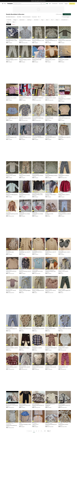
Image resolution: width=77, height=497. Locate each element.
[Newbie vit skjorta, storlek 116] (51, 244)
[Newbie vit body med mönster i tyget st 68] (38, 359)
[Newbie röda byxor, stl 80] (65, 359)
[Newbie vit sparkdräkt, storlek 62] (12, 340)
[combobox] (27, 3)
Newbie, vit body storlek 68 (50, 328)
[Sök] (41, 3)
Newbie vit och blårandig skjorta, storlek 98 (12, 194)
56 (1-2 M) (47, 193)
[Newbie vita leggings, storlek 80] (12, 51)
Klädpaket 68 (47, 405)
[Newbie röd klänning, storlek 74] (12, 359)
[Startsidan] (10, 4)
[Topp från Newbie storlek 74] (51, 129)
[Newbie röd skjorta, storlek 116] (65, 186)
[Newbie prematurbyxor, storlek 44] (65, 206)
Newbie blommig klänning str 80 (51, 424)
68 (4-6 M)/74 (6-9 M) (35, 58)
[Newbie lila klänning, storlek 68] (38, 167)
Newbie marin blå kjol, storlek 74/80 (37, 194)
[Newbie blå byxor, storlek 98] (65, 167)
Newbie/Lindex (21, 212)
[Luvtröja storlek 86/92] (51, 110)
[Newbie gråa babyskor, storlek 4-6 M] (65, 244)
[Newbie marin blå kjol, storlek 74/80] (38, 186)
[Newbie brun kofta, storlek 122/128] (65, 32)
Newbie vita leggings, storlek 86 (25, 59)
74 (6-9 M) (47, 96)
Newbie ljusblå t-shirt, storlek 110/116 (37, 271)
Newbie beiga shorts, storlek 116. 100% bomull (64, 137)
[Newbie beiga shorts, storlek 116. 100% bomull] (65, 129)
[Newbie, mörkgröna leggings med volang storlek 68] (65, 282)
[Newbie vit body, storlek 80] (51, 51)
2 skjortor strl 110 (35, 424)
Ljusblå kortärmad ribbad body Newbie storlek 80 (11, 425)
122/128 (60, 39)
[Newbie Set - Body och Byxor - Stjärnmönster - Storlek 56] (51, 186)
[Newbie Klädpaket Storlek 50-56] (65, 397)
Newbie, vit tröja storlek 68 (63, 271)
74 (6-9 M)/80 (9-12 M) (62, 96)
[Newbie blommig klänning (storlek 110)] (12, 206)
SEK (50, 3)
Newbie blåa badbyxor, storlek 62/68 (11, 40)
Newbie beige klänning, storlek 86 (51, 175)
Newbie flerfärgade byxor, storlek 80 (38, 40)
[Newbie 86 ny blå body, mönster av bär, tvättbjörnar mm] (25, 110)
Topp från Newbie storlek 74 (50, 137)
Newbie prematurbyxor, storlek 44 (65, 213)
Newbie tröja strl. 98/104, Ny (11, 271)
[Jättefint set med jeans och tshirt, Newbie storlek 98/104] (25, 129)
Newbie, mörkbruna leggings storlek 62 (24, 347)
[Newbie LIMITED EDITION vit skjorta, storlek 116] (38, 244)
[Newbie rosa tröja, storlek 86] (12, 90)
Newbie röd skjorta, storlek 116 (64, 194)
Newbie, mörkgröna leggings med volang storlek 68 (64, 290)
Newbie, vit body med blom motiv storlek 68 (25, 328)
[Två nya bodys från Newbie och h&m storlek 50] (38, 129)
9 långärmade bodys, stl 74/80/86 (64, 98)
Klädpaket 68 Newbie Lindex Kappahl (50, 271)
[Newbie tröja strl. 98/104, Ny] (12, 263)
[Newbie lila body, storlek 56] (12, 282)
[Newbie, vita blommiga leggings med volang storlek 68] (25, 282)
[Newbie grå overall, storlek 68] (25, 359)
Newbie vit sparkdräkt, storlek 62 (12, 347)
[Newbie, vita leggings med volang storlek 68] (38, 282)
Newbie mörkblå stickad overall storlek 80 (24, 405)
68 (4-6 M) (21, 96)
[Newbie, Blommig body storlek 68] (38, 320)
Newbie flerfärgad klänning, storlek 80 (51, 40)
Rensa (13, 24)
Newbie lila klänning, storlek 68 (37, 175)
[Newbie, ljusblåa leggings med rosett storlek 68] (12, 320)
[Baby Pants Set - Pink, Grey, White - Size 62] (12, 397)
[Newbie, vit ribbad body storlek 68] (65, 320)
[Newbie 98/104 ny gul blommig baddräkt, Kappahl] (38, 110)
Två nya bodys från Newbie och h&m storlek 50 (38, 137)
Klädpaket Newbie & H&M (36, 59)
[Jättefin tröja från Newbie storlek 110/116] (65, 110)
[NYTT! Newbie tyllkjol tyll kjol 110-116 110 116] (12, 110)
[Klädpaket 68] (51, 397)
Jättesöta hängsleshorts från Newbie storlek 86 (11, 137)
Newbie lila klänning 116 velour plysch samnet (24, 194)
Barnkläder (19, 16)
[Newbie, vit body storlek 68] (51, 320)
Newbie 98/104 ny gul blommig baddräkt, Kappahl (37, 118)
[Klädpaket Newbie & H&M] (38, 51)
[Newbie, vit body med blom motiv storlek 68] (25, 320)
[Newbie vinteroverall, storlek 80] (51, 340)
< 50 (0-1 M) (60, 212)
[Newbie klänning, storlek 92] (65, 416)
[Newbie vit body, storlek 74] (65, 340)
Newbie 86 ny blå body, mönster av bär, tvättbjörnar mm (25, 118)
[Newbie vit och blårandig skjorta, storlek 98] (12, 186)
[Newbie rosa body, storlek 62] (51, 282)
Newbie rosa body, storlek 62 (50, 290)
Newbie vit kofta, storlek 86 (63, 59)
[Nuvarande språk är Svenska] (47, 4)
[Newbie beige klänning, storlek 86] (51, 167)
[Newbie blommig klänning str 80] (51, 416)
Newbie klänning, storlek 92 (63, 424)
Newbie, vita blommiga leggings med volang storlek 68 (24, 290)
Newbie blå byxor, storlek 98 (64, 175)
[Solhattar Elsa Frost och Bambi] (25, 206)
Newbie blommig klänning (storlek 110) (12, 213)
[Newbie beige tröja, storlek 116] (25, 244)
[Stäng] (76, 1)
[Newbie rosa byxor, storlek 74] (51, 90)
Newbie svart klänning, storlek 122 (25, 271)
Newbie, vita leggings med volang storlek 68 (38, 290)
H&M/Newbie (42, 58)
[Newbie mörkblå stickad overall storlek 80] (25, 397)
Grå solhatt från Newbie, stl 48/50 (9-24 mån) (25, 424)
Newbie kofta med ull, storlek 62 (25, 40)
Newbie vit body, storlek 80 (50, 59)
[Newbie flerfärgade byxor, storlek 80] (38, 32)
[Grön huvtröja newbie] (12, 244)
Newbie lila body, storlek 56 (11, 290)
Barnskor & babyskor (27, 16)
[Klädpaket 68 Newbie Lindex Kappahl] (51, 263)
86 (19, 58)
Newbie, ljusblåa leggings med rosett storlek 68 (11, 328)
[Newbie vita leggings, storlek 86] (25, 51)
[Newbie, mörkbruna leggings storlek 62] (25, 340)
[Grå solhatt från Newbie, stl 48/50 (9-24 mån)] (25, 416)
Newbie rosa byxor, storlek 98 (24, 175)
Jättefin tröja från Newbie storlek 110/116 (64, 118)
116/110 (33, 96)
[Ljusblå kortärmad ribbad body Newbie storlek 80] (12, 416)
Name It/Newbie (61, 97)
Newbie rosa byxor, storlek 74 (50, 97)
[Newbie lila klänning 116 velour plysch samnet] (25, 186)
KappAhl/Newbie (8, 424)
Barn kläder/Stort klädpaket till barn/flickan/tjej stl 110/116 (37, 97)
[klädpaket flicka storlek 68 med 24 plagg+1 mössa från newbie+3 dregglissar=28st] (25, 90)
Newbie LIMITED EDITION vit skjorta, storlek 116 (37, 252)
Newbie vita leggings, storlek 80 (11, 59)
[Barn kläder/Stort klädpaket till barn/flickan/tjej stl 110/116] (38, 90)
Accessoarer (34, 16)
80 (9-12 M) (34, 39)
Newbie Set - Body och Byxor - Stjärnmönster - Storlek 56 (50, 194)
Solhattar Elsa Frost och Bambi (24, 213)
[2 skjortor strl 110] (38, 416)
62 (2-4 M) (20, 39)
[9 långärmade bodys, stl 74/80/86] (65, 90)
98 (19, 174)
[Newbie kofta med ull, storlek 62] (25, 32)
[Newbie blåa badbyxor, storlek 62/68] (12, 32)
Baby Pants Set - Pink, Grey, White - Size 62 (12, 405)
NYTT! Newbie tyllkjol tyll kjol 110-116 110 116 (12, 118)
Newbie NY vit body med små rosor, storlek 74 (50, 367)
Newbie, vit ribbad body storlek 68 (65, 328)
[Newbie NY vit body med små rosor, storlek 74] (51, 359)
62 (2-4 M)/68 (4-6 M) (9, 39)
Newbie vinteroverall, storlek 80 (51, 347)
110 (6, 212)
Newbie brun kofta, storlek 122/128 (65, 40)
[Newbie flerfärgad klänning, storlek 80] (51, 32)
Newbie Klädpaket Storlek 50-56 (64, 405)
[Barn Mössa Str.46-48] (51, 206)
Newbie (8, 24)
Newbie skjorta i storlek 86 (37, 347)
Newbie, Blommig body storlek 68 (38, 328)
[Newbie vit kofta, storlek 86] (65, 51)
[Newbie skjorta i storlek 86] (38, 340)
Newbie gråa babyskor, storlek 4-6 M (65, 252)
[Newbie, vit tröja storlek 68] (65, 263)
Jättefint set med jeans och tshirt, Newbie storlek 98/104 (25, 137)
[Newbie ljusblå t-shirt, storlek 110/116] (38, 263)
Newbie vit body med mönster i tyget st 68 (37, 367)
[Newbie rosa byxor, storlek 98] (25, 167)
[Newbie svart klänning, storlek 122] (25, 263)
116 (19, 193)
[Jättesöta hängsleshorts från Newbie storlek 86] (12, 129)
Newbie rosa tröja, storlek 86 (11, 97)
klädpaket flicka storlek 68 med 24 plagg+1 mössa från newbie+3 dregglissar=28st (25, 97)
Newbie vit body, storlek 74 (63, 347)
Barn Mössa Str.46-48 (49, 213)
